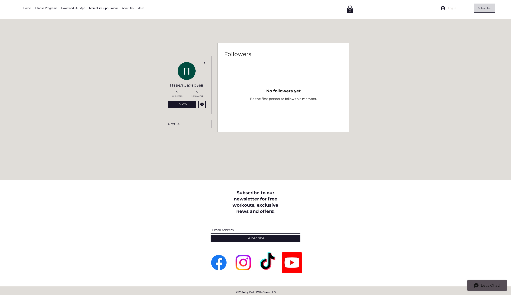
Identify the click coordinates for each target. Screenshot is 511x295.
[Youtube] (292, 262)
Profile (174, 124)
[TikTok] (267, 262)
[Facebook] (219, 262)
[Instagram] (243, 262)
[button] (350, 9)
